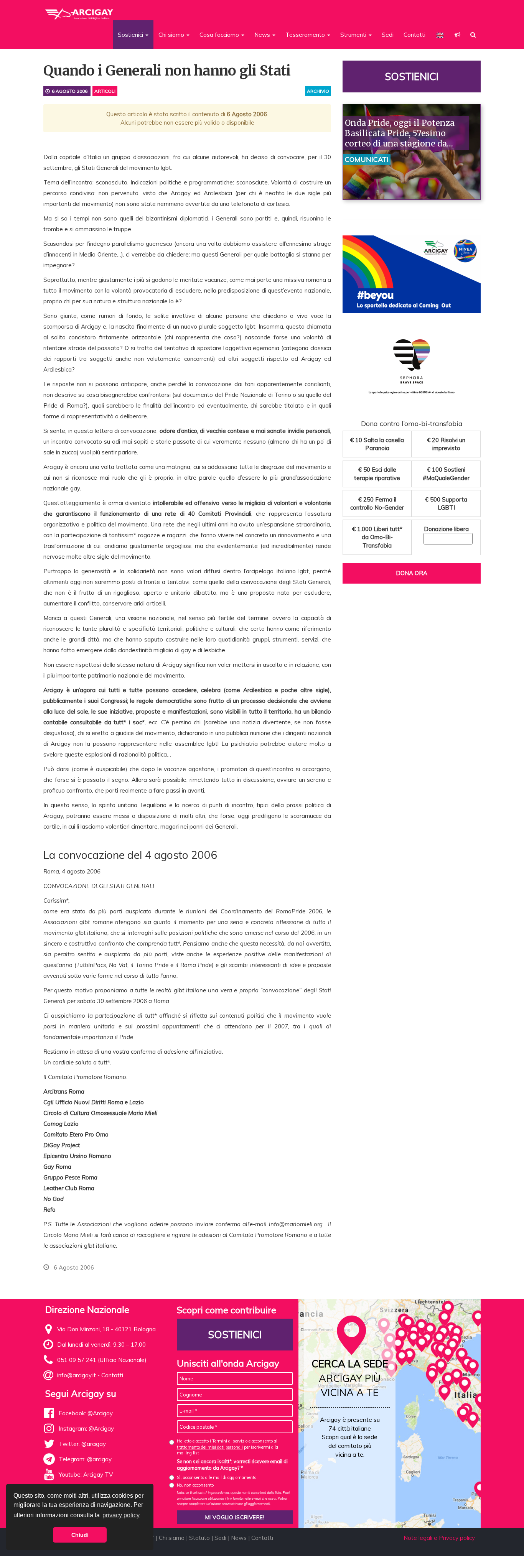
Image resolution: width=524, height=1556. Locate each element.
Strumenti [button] (354, 34)
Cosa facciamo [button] (220, 34)
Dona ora (411, 573)
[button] (457, 34)
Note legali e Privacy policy (439, 1537)
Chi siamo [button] (172, 34)
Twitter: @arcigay (82, 1443)
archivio (318, 91)
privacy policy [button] (121, 1515)
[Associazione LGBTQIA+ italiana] (79, 10)
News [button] (263, 34)
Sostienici (411, 76)
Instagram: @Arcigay (86, 1428)
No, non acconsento (195, 1485)
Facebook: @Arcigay (86, 1413)
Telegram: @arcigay (85, 1459)
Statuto (199, 1537)
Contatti (414, 34)
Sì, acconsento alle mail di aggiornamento (216, 1477)
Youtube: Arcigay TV (86, 1474)
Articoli (104, 91)
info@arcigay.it (76, 1375)
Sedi (388, 34)
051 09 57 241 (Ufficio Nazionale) (102, 1360)
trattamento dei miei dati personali (210, 1447)
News (239, 1537)
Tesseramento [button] (305, 34)
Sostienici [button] (131, 34)
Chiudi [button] (80, 1535)
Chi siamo (172, 1537)
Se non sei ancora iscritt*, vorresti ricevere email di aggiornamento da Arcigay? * (232, 1464)
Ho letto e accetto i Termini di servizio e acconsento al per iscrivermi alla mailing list (227, 1447)
